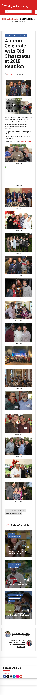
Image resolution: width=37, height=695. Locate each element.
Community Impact (13, 567)
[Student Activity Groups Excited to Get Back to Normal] (18, 605)
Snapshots (23, 35)
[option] (18, 88)
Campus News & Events (14, 536)
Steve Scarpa (23, 610)
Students (11, 600)
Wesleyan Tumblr (25, 141)
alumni (7, 510)
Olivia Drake (9, 74)
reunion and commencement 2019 (13, 513)
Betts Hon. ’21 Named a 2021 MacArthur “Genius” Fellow (17, 583)
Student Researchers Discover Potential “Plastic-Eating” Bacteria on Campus (18, 551)
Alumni (15, 35)
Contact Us (6, 673)
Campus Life (19, 595)
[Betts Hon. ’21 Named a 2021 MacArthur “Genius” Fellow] (18, 574)
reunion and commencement (18, 510)
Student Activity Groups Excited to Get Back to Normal (18, 614)
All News (8, 35)
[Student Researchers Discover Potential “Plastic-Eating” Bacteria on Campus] (18, 543)
